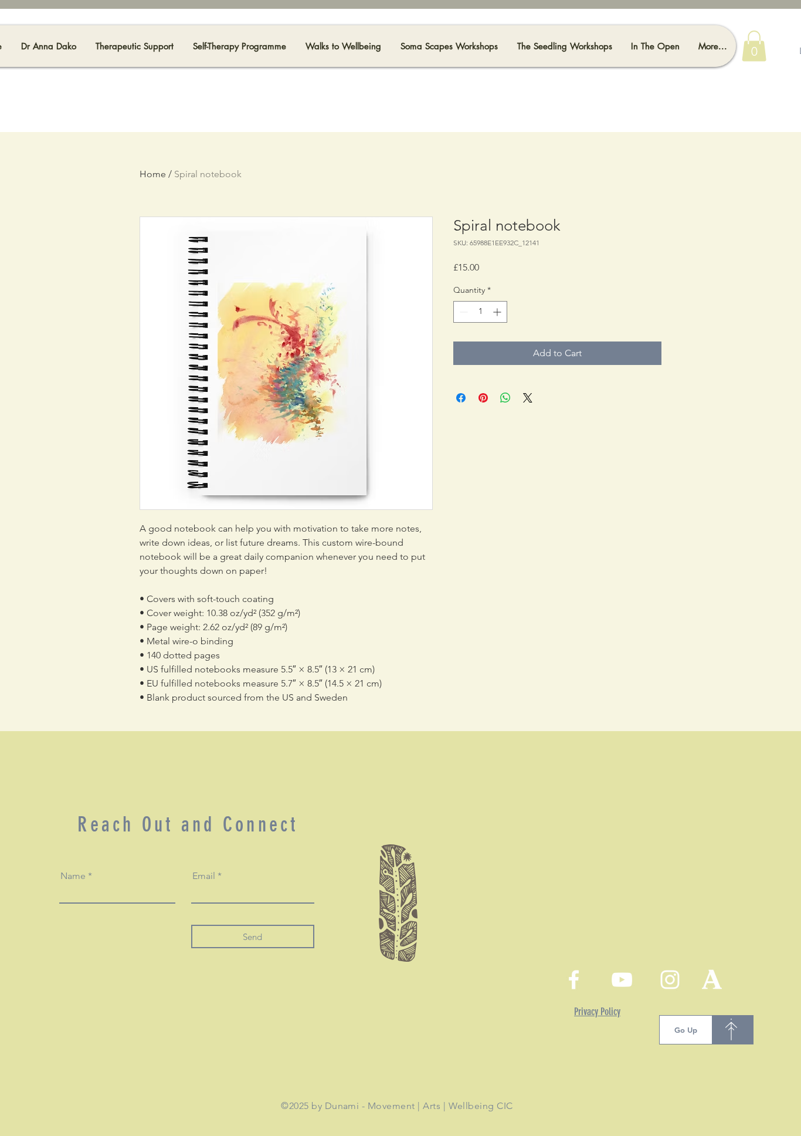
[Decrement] (462, 312)
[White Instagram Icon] (670, 979)
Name (73, 876)
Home (153, 174)
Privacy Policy (597, 1011)
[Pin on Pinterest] (483, 398)
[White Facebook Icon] (573, 979)
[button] (754, 46)
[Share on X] (528, 398)
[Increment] (498, 312)
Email (203, 876)
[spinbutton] (480, 312)
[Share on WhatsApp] (505, 398)
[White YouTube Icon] (621, 979)
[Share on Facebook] (461, 398)
